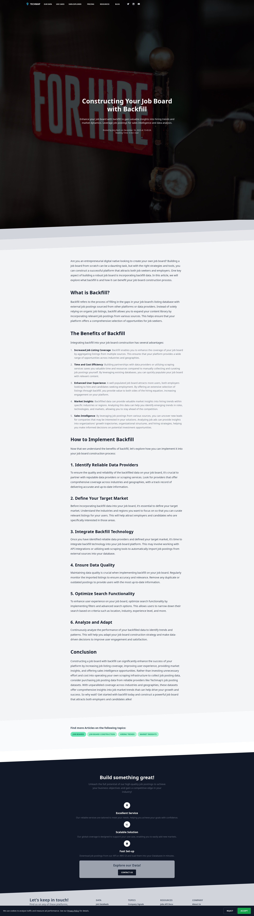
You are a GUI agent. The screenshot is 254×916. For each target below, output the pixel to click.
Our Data (48, 4)
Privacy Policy (73, 911)
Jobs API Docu (166, 904)
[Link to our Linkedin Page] (133, 4)
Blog (117, 4)
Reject (230, 911)
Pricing (90, 4)
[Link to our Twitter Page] (128, 4)
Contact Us (127, 872)
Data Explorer (75, 4)
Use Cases (60, 4)
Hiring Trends (127, 734)
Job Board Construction (102, 734)
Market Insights (148, 734)
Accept (244, 911)
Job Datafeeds (102, 904)
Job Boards (78, 734)
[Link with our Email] (138, 4)
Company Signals (136, 904)
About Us (196, 904)
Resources (104, 4)
